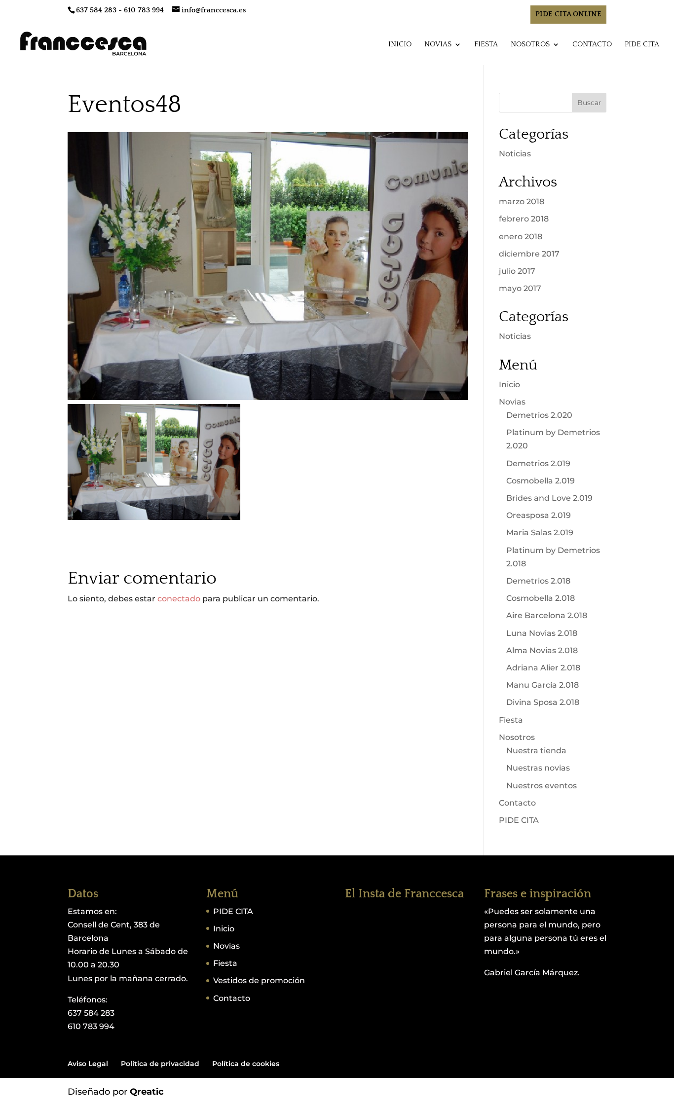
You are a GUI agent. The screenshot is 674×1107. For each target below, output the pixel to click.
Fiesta (486, 44)
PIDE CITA (642, 44)
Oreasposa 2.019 (538, 515)
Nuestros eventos (541, 785)
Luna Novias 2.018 (541, 633)
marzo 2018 (521, 201)
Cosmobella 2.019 (540, 480)
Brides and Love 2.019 (549, 498)
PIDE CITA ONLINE (568, 14)
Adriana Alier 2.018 (543, 667)
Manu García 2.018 (542, 685)
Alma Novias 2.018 (542, 650)
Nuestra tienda (536, 750)
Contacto (592, 44)
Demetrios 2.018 (538, 581)
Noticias (515, 153)
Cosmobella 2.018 (540, 598)
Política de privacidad (160, 1063)
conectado (178, 598)
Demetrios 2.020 (539, 415)
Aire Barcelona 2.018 (546, 615)
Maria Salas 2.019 (539, 532)
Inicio (400, 44)
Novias (437, 44)
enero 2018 (520, 236)
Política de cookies (245, 1063)
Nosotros (530, 44)
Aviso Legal (88, 1063)
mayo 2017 (520, 288)
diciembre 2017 (529, 253)
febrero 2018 (524, 218)
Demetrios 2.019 (538, 463)
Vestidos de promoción (259, 980)
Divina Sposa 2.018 (542, 702)
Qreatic (147, 1091)
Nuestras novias (538, 768)
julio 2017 (517, 271)
